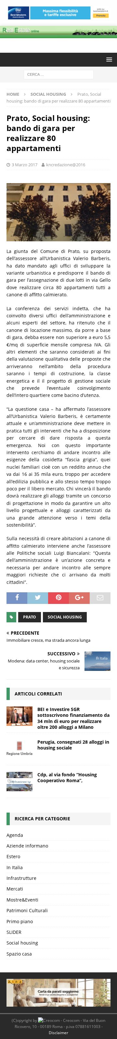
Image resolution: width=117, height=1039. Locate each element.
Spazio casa (19, 954)
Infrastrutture (21, 878)
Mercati (14, 889)
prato (29, 617)
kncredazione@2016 (65, 165)
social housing (65, 617)
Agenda (14, 835)
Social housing (22, 943)
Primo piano (19, 921)
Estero (13, 856)
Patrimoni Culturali (27, 910)
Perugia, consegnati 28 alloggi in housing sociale (73, 745)
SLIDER (13, 932)
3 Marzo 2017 (24, 165)
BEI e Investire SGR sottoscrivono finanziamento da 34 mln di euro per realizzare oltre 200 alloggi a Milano (73, 718)
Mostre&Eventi (22, 900)
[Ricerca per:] (59, 74)
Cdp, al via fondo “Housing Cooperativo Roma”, (67, 777)
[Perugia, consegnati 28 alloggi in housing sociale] (19, 749)
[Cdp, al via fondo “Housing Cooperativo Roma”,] (19, 781)
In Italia (14, 867)
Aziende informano (27, 846)
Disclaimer (58, 1032)
